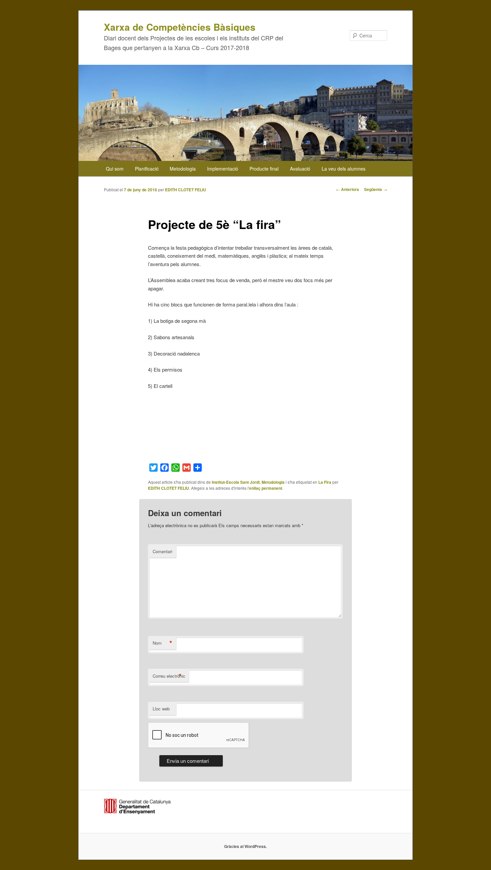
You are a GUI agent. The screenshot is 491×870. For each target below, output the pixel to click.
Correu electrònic (169, 676)
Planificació (147, 168)
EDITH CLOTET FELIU (185, 190)
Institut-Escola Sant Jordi (236, 482)
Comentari (162, 551)
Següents (375, 189)
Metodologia (183, 168)
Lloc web (161, 708)
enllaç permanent (265, 488)
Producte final (264, 168)
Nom (162, 643)
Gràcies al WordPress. (245, 846)
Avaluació (300, 168)
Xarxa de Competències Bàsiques (180, 27)
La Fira (324, 482)
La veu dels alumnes (343, 168)
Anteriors (347, 189)
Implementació (222, 168)
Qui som (115, 168)
